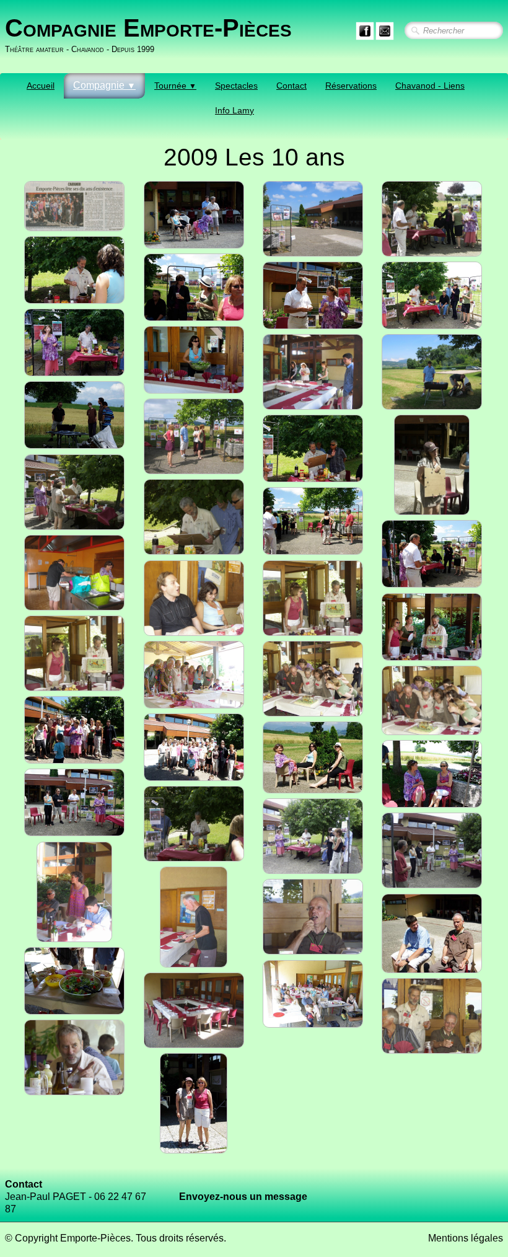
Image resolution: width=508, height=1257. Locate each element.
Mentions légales (465, 1238)
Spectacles (236, 85)
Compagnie (104, 85)
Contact (291, 85)
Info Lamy (234, 110)
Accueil (41, 85)
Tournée (175, 85)
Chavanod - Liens (430, 85)
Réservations (351, 85)
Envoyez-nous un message (243, 1196)
